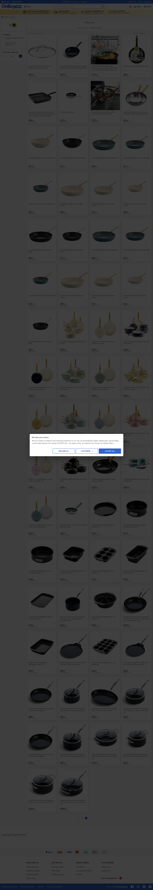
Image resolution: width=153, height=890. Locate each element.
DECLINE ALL (64, 451)
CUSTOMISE (85, 451)
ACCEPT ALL (110, 451)
